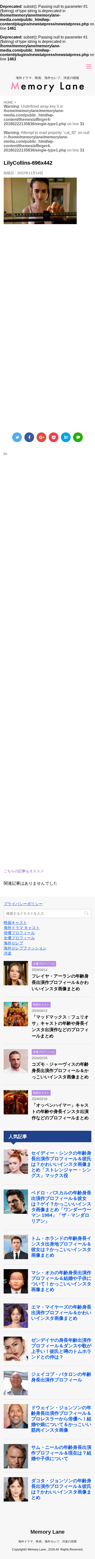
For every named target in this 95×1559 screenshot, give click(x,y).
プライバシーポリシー (23, 904)
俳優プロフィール (19, 933)
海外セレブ (13, 943)
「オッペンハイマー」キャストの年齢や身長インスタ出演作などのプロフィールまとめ (60, 1111)
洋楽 (7, 953)
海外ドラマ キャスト (22, 928)
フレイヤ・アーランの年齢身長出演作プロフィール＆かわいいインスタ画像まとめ (60, 982)
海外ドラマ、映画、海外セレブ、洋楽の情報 (47, 1541)
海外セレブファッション (25, 948)
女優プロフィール (19, 938)
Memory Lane (47, 1532)
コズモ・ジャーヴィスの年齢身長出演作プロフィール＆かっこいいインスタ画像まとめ (60, 1070)
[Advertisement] (47, 281)
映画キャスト (15, 923)
